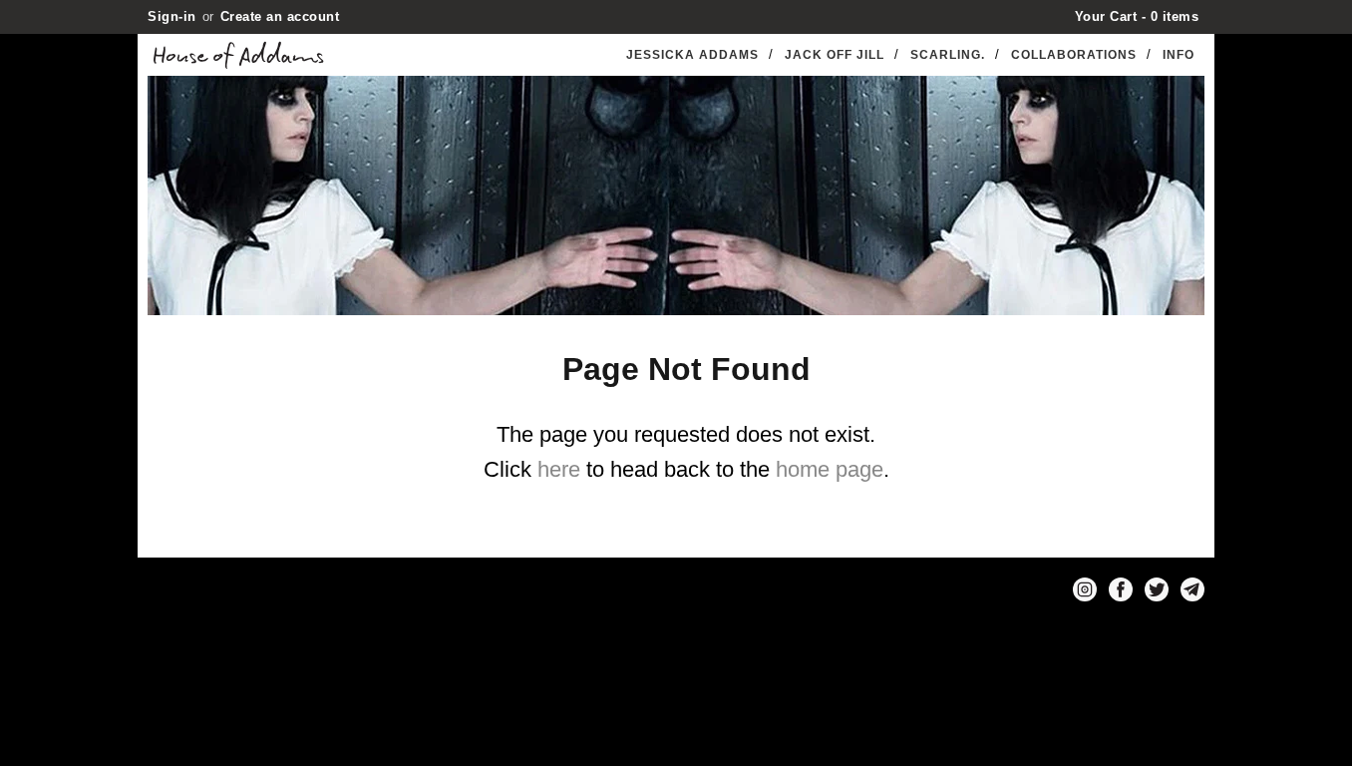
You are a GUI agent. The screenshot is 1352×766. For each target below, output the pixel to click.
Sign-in (172, 16)
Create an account (280, 16)
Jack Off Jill (834, 55)
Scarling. (947, 55)
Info (1178, 55)
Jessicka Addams (692, 55)
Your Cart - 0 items (1137, 16)
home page (829, 469)
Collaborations (1074, 55)
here (558, 469)
